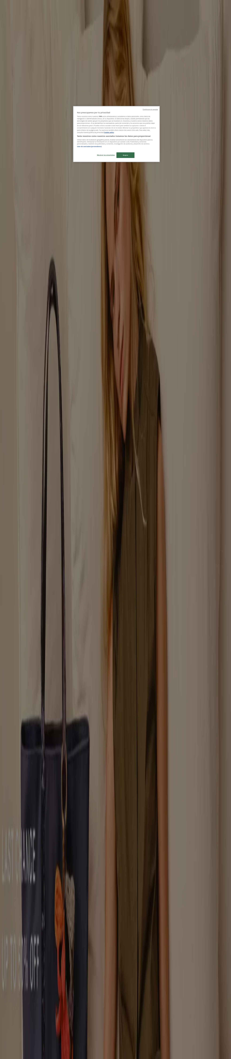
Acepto (125, 155)
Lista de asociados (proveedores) (89, 146)
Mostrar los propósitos (106, 155)
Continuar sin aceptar (150, 109)
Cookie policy (109, 132)
